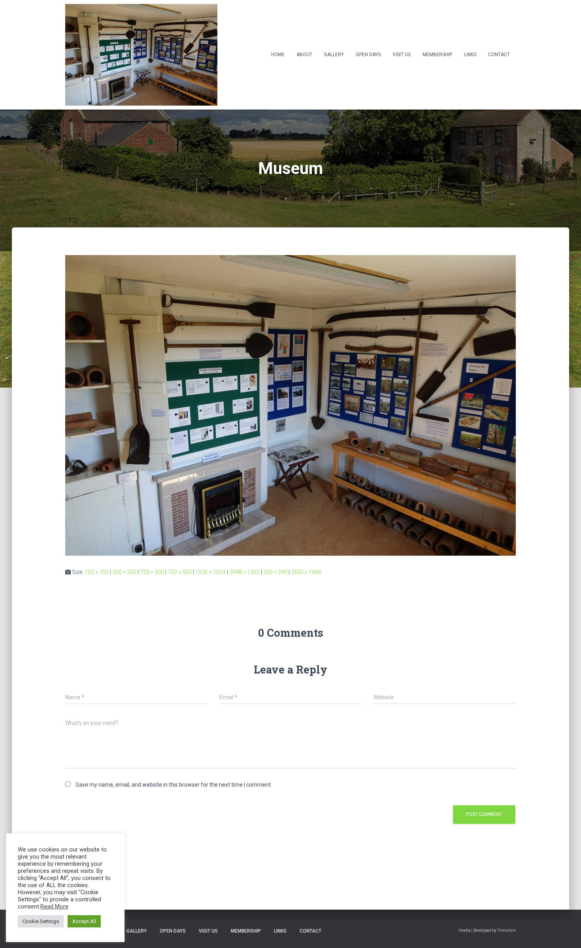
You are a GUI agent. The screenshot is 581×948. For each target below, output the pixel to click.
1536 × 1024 (210, 572)
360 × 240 (275, 572)
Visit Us (401, 54)
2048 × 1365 (244, 572)
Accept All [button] (84, 921)
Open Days (368, 54)
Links (470, 54)
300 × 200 (124, 572)
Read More (54, 906)
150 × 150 (97, 572)
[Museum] (290, 405)
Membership (437, 54)
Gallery (334, 54)
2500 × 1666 (306, 572)
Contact (499, 54)
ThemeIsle (506, 930)
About (304, 54)
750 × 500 (152, 572)
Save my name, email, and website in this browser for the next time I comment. (173, 784)
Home (278, 54)
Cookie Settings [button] (41, 921)
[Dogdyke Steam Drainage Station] (141, 55)
